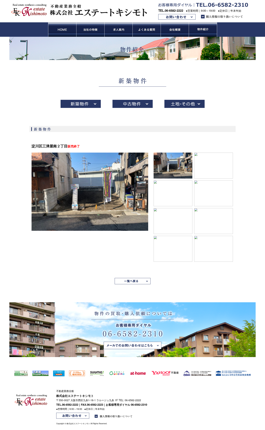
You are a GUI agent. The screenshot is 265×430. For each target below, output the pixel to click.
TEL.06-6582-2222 (170, 10)
